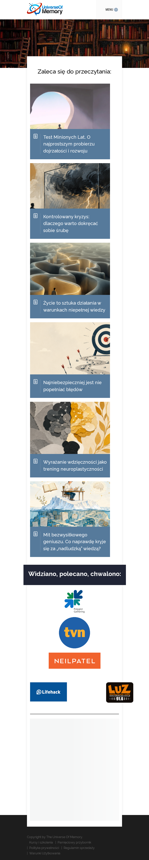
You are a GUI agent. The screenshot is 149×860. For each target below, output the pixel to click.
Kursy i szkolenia (41, 842)
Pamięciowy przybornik (74, 842)
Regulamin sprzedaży (79, 848)
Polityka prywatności (44, 848)
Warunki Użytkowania (44, 853)
